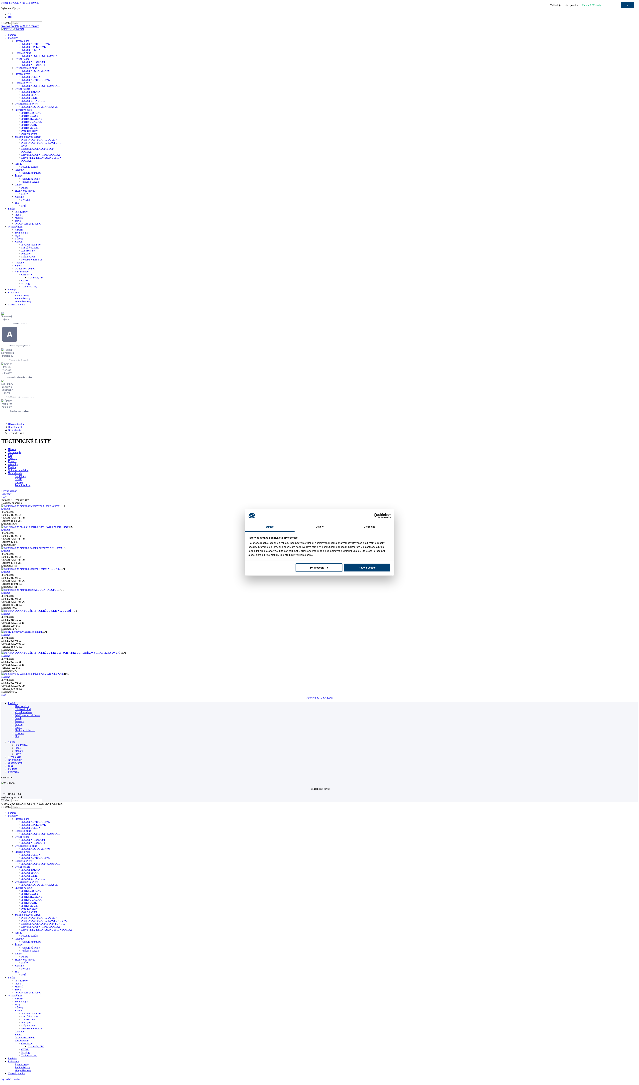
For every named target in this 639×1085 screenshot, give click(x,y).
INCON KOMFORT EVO (35, 43)
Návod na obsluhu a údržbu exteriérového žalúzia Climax (39, 526)
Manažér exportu (30, 247)
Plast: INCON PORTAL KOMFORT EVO (44, 920)
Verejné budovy (23, 301)
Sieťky (24, 193)
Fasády (18, 163)
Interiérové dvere (23, 109)
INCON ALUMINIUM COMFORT (40, 55)
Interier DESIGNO (31, 112)
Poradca (12, 34)
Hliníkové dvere (23, 82)
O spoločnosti (15, 226)
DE (10, 17)
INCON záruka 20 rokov (28, 223)
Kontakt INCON (10, 2)
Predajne (25, 253)
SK (9, 14)
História (19, 229)
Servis (18, 220)
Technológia (21, 232)
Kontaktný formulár (31, 259)
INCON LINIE (29, 97)
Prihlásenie (13, 771)
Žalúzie (18, 175)
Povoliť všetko (367, 567)
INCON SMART (30, 94)
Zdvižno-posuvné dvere (27, 715)
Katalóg (25, 283)
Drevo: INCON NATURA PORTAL (41, 154)
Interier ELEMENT (31, 118)
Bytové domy (22, 295)
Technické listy (29, 286)
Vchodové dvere (23, 712)
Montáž (19, 217)
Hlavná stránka (16, 424)
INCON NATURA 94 (33, 61)
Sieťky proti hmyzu (25, 190)
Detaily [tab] (320, 526)
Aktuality (19, 262)
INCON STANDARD (33, 100)
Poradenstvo (21, 211)
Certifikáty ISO (36, 277)
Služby (11, 208)
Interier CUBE (29, 124)
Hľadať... (6, 22)
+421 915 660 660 (29, 2)
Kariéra (18, 265)
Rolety (18, 184)
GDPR (25, 280)
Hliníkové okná (23, 52)
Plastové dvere (22, 73)
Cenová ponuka (16, 304)
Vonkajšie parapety (31, 172)
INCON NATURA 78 (33, 64)
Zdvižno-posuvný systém (28, 136)
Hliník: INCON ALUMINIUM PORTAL (43, 923)
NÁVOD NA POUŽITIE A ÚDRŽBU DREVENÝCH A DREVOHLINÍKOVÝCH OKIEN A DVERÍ (65, 652)
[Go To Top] (1, 1082)
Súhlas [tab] (270, 526)
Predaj (18, 214)
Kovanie (19, 196)
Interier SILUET (30, 127)
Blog (10, 765)
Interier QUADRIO (31, 121)
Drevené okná (22, 58)
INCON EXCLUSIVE (33, 46)
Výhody (19, 238)
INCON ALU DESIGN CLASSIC (40, 106)
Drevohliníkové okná (26, 67)
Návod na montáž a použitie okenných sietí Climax (35, 547)
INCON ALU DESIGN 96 (35, 70)
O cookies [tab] (369, 526)
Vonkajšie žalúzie (30, 178)
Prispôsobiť (317, 567)
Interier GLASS (29, 115)
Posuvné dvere (29, 133)
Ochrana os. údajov (25, 268)
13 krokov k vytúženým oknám (25, 631)
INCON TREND (30, 91)
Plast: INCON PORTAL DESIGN (39, 139)
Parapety (19, 169)
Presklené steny (29, 130)
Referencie (13, 292)
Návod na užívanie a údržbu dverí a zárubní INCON (36, 673)
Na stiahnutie (21, 271)
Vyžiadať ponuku (10, 1079)
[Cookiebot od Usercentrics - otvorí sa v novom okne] (376, 515)
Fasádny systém (29, 166)
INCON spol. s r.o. (31, 244)
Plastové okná (22, 40)
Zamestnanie (28, 250)
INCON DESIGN (31, 49)
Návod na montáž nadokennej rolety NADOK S (34, 568)
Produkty (13, 37)
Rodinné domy (22, 298)
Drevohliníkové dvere (26, 103)
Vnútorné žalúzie (30, 181)
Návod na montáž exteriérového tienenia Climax (34, 505)
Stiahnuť (5, 508)
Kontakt (19, 241)
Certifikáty (26, 274)
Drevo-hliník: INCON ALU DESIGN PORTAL (47, 929)
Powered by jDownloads (320, 697)
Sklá (17, 202)
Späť (3, 694)
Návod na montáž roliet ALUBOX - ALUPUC (33, 589)
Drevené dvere (22, 88)
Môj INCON (28, 256)
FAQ (17, 235)
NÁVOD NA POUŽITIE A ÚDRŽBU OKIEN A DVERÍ (40, 610)
